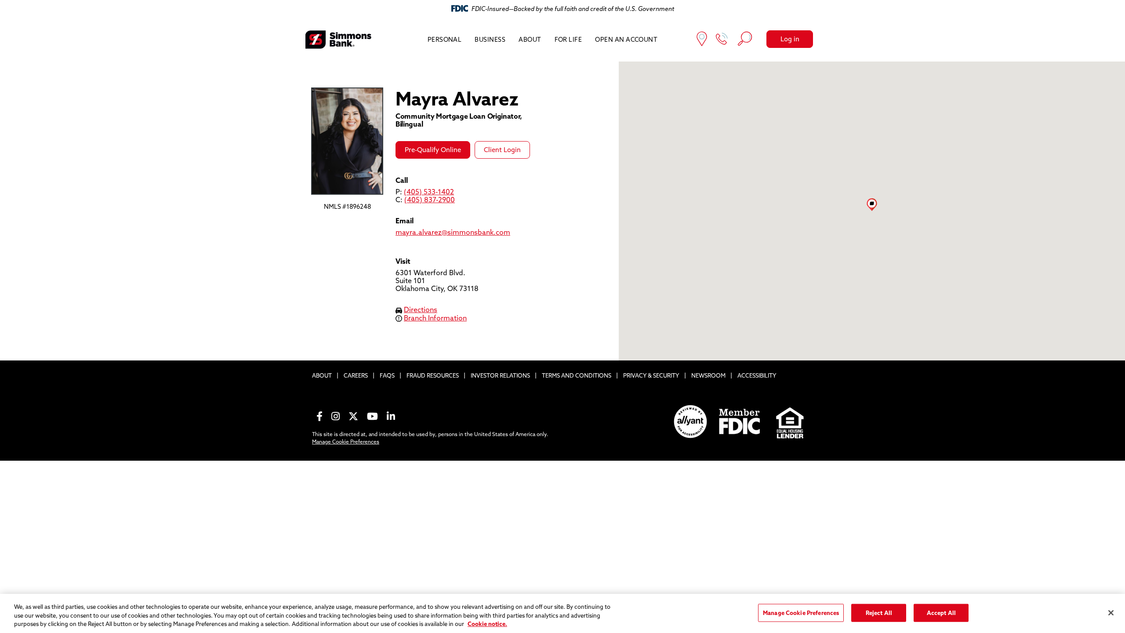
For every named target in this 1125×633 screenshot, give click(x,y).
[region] (562, 613)
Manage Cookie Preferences (345, 441)
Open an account (626, 40)
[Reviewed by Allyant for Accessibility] (690, 421)
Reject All (879, 612)
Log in (789, 39)
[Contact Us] (722, 40)
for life (568, 40)
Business (490, 40)
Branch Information (435, 317)
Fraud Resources (432, 375)
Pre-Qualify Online (433, 150)
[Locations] (702, 40)
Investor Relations (500, 375)
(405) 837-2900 (429, 199)
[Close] (1111, 612)
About (530, 40)
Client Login (502, 150)
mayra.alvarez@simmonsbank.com (453, 232)
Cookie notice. (487, 623)
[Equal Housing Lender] (790, 421)
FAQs (387, 375)
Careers (356, 375)
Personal (445, 40)
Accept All (941, 612)
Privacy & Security (651, 375)
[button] (871, 204)
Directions (420, 309)
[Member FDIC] (740, 422)
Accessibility (757, 375)
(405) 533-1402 (429, 191)
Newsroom (708, 375)
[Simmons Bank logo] (338, 39)
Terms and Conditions (576, 375)
